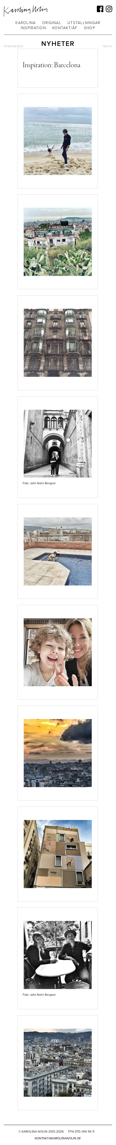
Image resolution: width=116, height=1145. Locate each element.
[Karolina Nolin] (25, 10)
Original (51, 23)
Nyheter (57, 44)
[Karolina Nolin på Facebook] (100, 9)
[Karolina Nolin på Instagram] (109, 9)
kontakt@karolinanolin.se (58, 1138)
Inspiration (33, 28)
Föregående (13, 46)
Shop (89, 28)
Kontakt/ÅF (65, 28)
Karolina (25, 23)
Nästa (107, 46)
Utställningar (83, 23)
